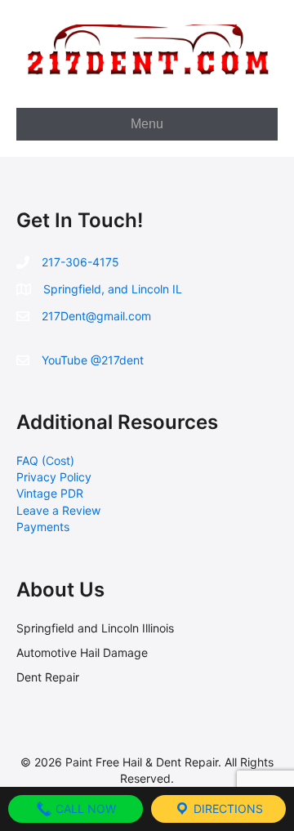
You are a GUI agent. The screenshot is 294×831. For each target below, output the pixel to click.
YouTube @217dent (93, 360)
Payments (42, 527)
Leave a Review (58, 510)
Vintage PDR (49, 493)
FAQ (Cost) (45, 460)
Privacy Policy (53, 477)
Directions (226, 808)
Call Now (84, 808)
